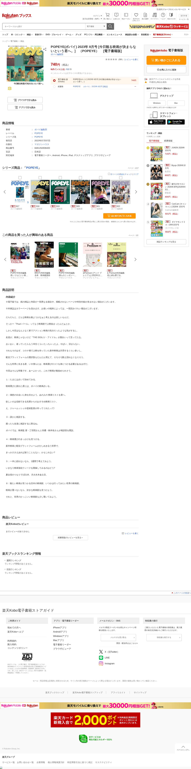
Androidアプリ (60, 631)
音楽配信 (145, 34)
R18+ (186, 34)
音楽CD (38, 34)
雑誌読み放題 (131, 34)
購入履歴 (145, 19)
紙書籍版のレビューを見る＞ (70, 537)
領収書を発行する (164, 637)
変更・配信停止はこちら (126, 643)
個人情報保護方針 (56, 762)
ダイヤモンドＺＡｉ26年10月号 (175, 223)
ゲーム (68, 34)
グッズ (78, 34)
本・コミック (17, 34)
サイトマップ (140, 692)
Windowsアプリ (61, 636)
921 (98, 206)
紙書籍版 (168, 140)
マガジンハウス (41, 144)
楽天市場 (184, 16)
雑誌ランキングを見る (166, 242)
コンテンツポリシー (17, 648)
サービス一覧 (184, 19)
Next (135, 259)
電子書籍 (14, 41)
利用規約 (11, 641)
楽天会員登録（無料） (91, 19)
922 (118, 206)
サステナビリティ (103, 762)
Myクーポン (126, 19)
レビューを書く (132, 59)
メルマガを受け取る (118, 637)
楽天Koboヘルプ (15, 631)
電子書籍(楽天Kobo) (162, 34)
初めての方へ (14, 627)
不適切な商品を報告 (158, 82)
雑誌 (29, 34)
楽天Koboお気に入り (136, 19)
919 (58, 206)
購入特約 (11, 644)
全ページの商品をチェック (121, 174)
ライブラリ (154, 19)
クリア (136, 174)
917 (17, 206)
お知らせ (116, 19)
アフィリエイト (118, 692)
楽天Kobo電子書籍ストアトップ (88, 692)
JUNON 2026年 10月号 (175, 148)
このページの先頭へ (182, 593)
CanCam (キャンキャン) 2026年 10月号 (175, 205)
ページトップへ (183, 750)
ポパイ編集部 (57, 54)
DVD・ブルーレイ (53, 34)
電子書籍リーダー (62, 644)
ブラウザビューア (62, 648)
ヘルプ (163, 19)
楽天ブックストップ (54, 692)
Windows (157, 103)
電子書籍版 (154, 140)
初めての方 (171, 19)
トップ (5, 34)
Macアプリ (58, 640)
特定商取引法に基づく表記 (79, 762)
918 (37, 206)
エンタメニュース (114, 34)
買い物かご (107, 19)
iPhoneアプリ (60, 627)
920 (78, 206)
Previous (5, 259)
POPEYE (38, 133)
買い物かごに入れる (167, 60)
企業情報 (41, 762)
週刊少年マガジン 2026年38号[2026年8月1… (175, 187)
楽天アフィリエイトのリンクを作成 (164, 79)
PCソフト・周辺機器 (93, 34)
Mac (176, 103)
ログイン (96, 16)
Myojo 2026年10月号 (175, 166)
